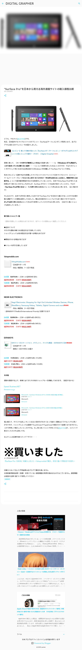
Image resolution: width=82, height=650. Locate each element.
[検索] (79, 3)
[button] (5, 95)
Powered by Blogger (42, 643)
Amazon (24, 401)
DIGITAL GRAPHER (20, 3)
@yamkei (21, 139)
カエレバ (29, 396)
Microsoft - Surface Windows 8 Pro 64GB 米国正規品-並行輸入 (42, 408)
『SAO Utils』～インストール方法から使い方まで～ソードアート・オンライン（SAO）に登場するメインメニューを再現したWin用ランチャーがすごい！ (41, 571)
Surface (7, 479)
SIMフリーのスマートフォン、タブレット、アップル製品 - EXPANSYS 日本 (39, 343)
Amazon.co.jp (9, 389)
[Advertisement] (41, 69)
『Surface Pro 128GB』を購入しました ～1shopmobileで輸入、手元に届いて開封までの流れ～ (39, 461)
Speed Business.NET (12, 386)
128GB (6, 283)
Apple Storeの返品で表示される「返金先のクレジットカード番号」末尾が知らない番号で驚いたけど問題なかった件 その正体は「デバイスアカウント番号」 (40, 611)
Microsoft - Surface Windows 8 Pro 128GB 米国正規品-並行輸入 (42, 394)
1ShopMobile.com (19, 262)
